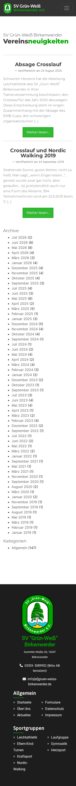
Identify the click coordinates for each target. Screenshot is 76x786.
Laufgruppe (59, 737)
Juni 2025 (20, 293)
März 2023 (20, 415)
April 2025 (20, 303)
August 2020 (22, 487)
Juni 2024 (20, 349)
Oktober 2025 (23, 278)
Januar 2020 (22, 497)
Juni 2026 (20, 242)
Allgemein (19, 548)
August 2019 (22, 512)
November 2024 (25, 329)
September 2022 (25, 431)
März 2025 (20, 309)
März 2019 (20, 522)
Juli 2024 (19, 344)
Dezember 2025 (25, 268)
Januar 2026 (22, 263)
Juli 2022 (19, 436)
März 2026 (20, 258)
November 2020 (25, 476)
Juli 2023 (19, 395)
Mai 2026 (19, 247)
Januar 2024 (22, 375)
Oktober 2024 (23, 334)
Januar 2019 (21, 532)
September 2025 (25, 283)
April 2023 (20, 410)
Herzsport (58, 750)
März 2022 (20, 451)
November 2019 (24, 502)
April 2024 (20, 359)
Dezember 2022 (25, 426)
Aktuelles (24, 715)
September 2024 (25, 339)
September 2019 (25, 507)
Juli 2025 (19, 288)
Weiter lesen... (38, 132)
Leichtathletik (27, 737)
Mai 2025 (19, 298)
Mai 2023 (19, 405)
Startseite (24, 702)
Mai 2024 (19, 354)
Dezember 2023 (25, 380)
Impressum (53, 715)
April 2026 (20, 253)
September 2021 (25, 461)
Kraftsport (24, 756)
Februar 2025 (22, 314)
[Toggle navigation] (67, 8)
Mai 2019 (19, 517)
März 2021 (20, 471)
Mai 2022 (19, 446)
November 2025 (25, 273)
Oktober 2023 (23, 385)
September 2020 (25, 481)
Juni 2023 (20, 400)
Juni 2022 (20, 441)
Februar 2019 (22, 527)
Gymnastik (59, 744)
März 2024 (20, 364)
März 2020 (20, 492)
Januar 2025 (22, 319)
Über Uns (23, 709)
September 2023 (25, 390)
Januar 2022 (22, 456)
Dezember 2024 (25, 324)
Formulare (52, 702)
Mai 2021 (19, 466)
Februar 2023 (22, 420)
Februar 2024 (22, 370)
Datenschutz (54, 709)
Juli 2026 (19, 237)
